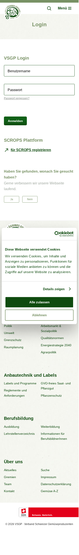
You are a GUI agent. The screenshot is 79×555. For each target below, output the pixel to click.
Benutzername (19, 71)
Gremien (10, 477)
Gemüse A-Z (49, 491)
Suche (45, 470)
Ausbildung (11, 426)
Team (8, 484)
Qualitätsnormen (52, 338)
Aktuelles (10, 470)
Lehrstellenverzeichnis (19, 433)
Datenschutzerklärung (56, 484)
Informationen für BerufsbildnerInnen (54, 436)
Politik (8, 326)
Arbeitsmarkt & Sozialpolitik (51, 328)
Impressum (48, 477)
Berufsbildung (18, 418)
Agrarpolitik (48, 352)
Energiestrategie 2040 (56, 345)
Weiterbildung (50, 426)
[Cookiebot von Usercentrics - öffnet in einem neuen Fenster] (55, 234)
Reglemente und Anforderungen (15, 393)
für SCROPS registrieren (31, 150)
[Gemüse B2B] (12, 13)
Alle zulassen (39, 302)
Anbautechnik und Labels (30, 375)
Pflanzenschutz (51, 395)
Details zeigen (54, 289)
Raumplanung (13, 347)
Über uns (13, 461)
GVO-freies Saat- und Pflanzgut (56, 386)
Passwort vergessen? (16, 98)
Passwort (15, 90)
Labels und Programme (20, 383)
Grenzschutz (12, 340)
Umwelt (9, 333)
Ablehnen (39, 315)
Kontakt (9, 491)
